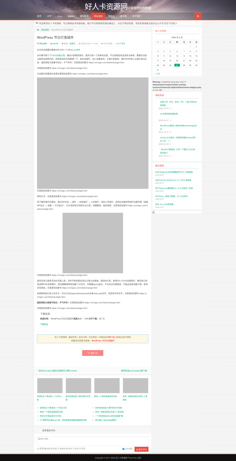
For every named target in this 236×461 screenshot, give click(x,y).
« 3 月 (157, 73)
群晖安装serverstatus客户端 (134, 370)
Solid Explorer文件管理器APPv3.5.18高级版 (174, 172)
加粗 (54, 448)
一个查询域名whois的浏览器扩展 (109, 415)
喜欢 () (94, 352)
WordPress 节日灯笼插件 (55, 37)
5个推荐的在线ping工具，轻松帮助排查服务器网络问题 (63, 420)
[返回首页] (38, 29)
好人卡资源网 (121, 457)
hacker (71, 16)
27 (177, 65)
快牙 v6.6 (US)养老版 (164, 204)
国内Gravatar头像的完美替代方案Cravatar (58, 370)
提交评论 (142, 449)
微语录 (111, 16)
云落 (139, 457)
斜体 (76, 448)
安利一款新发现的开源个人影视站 (109, 411)
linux (59, 16)
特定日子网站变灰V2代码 (50, 415)
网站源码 (98, 16)
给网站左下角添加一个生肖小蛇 (53, 407)
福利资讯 (84, 16)
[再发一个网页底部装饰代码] (107, 385)
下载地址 (44, 324)
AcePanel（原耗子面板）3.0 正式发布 (171, 196)
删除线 (62, 448)
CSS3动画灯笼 (58, 55)
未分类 (123, 16)
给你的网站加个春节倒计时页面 (108, 407)
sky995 (55, 43)
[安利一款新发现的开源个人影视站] (135, 385)
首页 (39, 16)
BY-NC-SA (114, 337)
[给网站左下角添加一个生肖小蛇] (50, 385)
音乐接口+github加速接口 (106, 420)
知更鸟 (72, 43)
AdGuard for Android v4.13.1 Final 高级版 (173, 180)
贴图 (48, 448)
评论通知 (128, 448)
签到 (83, 448)
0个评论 (121, 43)
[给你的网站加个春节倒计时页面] (78, 385)
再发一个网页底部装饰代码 (51, 411)
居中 (70, 448)
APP (49, 16)
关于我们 (136, 16)
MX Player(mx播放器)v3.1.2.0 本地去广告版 (174, 188)
